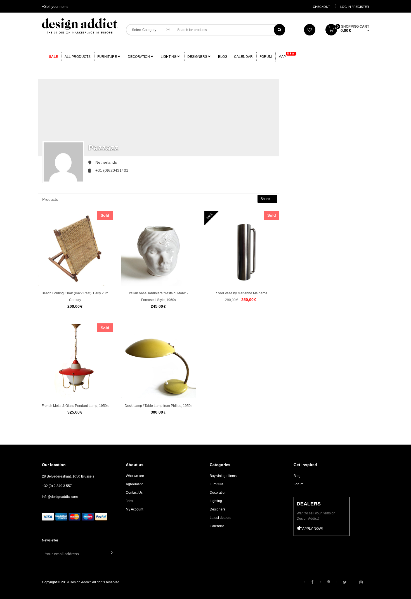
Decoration (139, 57)
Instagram (361, 582)
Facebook (312, 582)
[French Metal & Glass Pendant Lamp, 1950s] (75, 360)
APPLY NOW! (312, 529)
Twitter (345, 582)
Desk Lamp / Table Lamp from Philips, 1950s (158, 406)
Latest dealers (220, 518)
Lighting (169, 57)
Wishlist (309, 29)
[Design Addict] (79, 25)
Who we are (135, 476)
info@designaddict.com (60, 497)
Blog (222, 57)
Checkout (321, 6)
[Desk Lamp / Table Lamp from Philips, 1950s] (158, 360)
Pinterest (328, 582)
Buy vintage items (223, 476)
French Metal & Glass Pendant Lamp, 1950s (75, 406)
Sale (53, 57)
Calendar (243, 57)
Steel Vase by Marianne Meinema (241, 293)
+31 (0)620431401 (111, 170)
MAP (286, 55)
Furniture (107, 57)
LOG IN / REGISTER (354, 6)
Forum (265, 57)
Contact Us (134, 493)
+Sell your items (55, 6)
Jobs (129, 501)
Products (50, 199)
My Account (134, 509)
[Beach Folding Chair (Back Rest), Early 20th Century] (75, 248)
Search (279, 29)
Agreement (134, 484)
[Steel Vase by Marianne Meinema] (241, 248)
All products (78, 57)
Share (266, 199)
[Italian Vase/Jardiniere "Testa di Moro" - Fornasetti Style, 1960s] (158, 248)
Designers (197, 57)
